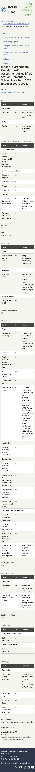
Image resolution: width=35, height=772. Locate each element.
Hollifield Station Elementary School (16, 24)
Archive (5, 63)
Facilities (6, 59)
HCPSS (12, 7)
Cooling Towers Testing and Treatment (16, 37)
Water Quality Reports (10, 41)
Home (3, 21)
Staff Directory (6, 763)
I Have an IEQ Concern (27, 7)
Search (28, 15)
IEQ (12, 11)
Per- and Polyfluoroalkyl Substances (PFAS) (15, 53)
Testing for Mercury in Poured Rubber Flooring (16, 47)
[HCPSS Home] (3, 9)
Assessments (12, 21)
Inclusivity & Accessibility (21, 763)
